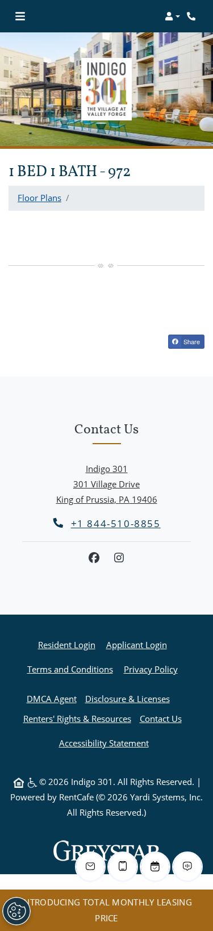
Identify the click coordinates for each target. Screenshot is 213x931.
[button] (172, 16)
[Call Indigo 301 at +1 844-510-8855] (192, 16)
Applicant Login (136, 644)
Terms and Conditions (70, 669)
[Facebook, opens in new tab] (94, 557)
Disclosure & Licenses (127, 698)
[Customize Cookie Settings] (16, 911)
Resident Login (66, 644)
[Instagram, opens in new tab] (119, 557)
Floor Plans (39, 197)
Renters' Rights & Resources (77, 718)
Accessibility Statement (104, 743)
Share (191, 341)
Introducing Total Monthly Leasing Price (106, 909)
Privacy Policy (151, 669)
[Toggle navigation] (20, 16)
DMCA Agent (52, 698)
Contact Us (161, 718)
